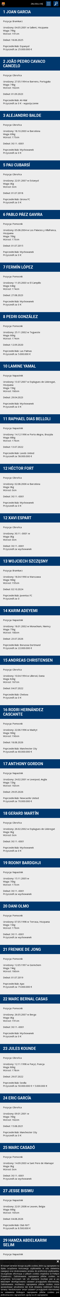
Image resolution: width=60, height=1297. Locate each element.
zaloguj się (37, 4)
